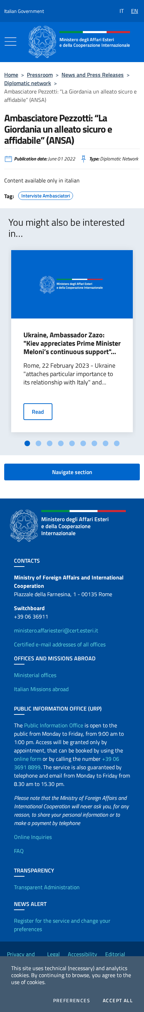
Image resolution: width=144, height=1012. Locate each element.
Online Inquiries (33, 837)
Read (38, 411)
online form (27, 759)
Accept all (118, 1000)
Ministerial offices (35, 675)
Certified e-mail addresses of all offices (60, 644)
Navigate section (72, 472)
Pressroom (40, 74)
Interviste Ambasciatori (45, 194)
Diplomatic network (27, 83)
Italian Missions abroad (41, 689)
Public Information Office (53, 725)
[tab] (27, 443)
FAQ (19, 851)
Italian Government (24, 11)
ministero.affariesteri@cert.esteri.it (56, 630)
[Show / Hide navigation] (10, 41)
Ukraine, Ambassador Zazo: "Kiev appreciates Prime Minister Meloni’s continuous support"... (72, 343)
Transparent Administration (47, 887)
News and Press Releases (93, 74)
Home (11, 74)
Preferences (71, 1000)
